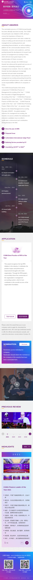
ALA (28, 578)
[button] (3, 434)
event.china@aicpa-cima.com (19, 555)
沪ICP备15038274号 (14, 578)
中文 (27, 2)
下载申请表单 (10, 316)
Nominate (24, 344)
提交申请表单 (23, 316)
